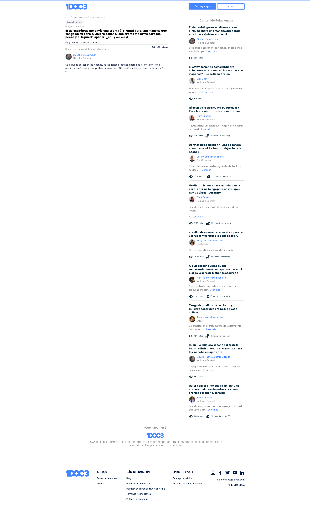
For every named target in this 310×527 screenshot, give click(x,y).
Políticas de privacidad (138, 483)
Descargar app (202, 6)
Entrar (231, 6)
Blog (128, 478)
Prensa (100, 483)
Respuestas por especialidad (187, 483)
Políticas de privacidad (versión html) (145, 488)
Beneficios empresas (108, 478)
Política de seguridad (137, 499)
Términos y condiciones (138, 494)
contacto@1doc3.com (231, 479)
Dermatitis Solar (74, 22)
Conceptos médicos (183, 478)
